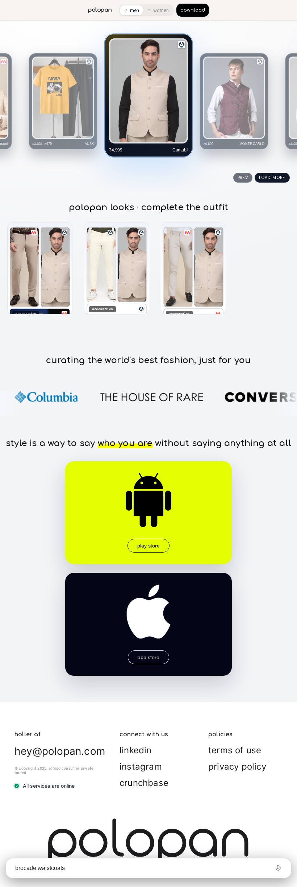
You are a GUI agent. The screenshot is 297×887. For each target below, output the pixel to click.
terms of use (234, 750)
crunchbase (144, 783)
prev (243, 178)
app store (148, 657)
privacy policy (237, 766)
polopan (100, 10)
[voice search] (278, 868)
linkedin (136, 750)
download (192, 10)
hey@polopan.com (59, 751)
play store (148, 546)
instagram (141, 766)
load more (272, 178)
